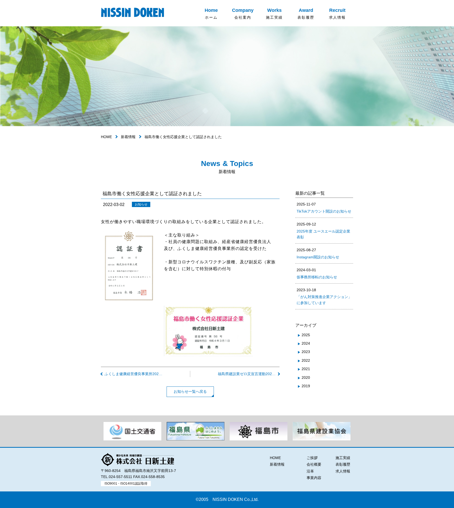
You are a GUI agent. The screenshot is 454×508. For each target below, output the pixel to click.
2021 (306, 369)
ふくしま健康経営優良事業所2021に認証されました (134, 374)
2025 (306, 335)
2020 (306, 377)
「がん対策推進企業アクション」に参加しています (324, 296)
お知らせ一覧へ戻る (190, 391)
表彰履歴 (343, 464)
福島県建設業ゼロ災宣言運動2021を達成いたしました (247, 374)
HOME (106, 137)
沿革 (310, 471)
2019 (306, 386)
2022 (306, 360)
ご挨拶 (312, 458)
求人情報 (343, 471)
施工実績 (343, 458)
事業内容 (314, 478)
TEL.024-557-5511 (116, 477)
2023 (306, 352)
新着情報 (128, 137)
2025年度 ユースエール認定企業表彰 (323, 230)
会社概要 (314, 464)
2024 (306, 343)
